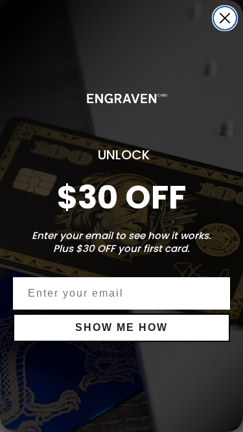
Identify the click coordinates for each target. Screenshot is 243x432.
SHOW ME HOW (121, 327)
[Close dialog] (225, 18)
